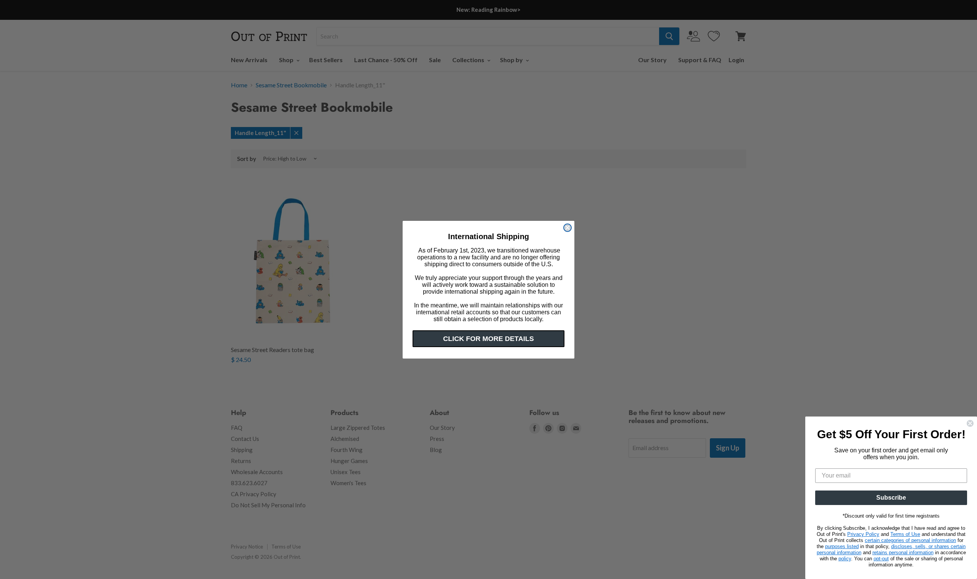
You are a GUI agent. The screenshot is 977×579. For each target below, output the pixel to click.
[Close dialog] (567, 228)
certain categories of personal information (910, 540)
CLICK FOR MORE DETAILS (488, 339)
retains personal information (902, 552)
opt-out (881, 558)
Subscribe (891, 497)
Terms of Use (905, 534)
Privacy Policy (863, 534)
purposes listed (842, 546)
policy (844, 558)
